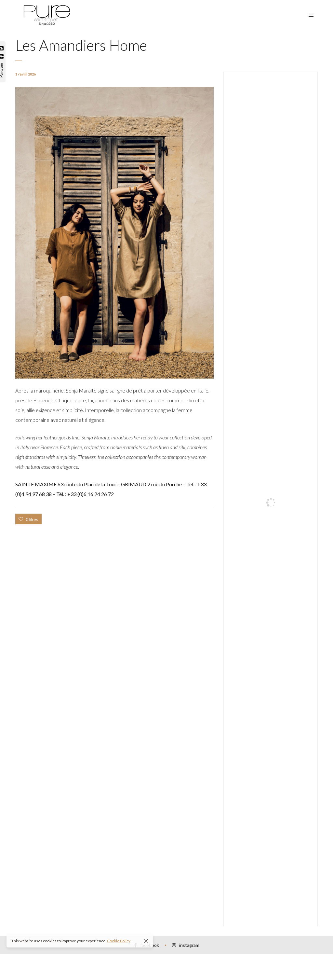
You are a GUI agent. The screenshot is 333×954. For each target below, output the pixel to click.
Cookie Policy (118, 940)
